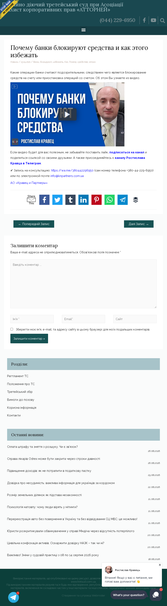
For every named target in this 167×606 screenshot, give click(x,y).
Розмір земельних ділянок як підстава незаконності (44, 495)
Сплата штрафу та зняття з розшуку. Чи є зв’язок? (42, 446)
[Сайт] (135, 320)
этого (92, 62)
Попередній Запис (33, 224)
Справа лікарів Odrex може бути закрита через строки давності (53, 458)
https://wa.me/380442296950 (72, 170)
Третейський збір (20, 391)
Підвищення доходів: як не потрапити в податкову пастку (49, 470)
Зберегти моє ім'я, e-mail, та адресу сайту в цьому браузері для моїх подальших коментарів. (83, 329)
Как (66, 62)
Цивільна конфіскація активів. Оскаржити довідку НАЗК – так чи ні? (55, 543)
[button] (83, 29)
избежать (58, 62)
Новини (14, 62)
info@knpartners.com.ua (67, 176)
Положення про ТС (21, 384)
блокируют (46, 62)
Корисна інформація (21, 407)
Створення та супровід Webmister (83, 595)
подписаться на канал (126, 152)
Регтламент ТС (17, 376)
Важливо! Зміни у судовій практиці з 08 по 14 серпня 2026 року (53, 555)
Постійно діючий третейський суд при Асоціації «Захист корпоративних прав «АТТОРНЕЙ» (62, 7)
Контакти (14, 415)
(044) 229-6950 (117, 20)
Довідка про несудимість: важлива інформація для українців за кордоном (61, 483)
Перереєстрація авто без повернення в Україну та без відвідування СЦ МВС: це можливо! (72, 519)
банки (36, 62)
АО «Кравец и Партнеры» (29, 182)
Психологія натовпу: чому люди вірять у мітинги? (42, 507)
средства (83, 62)
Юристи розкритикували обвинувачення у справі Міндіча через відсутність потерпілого (70, 531)
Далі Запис (139, 224)
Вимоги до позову (20, 399)
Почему (73, 62)
